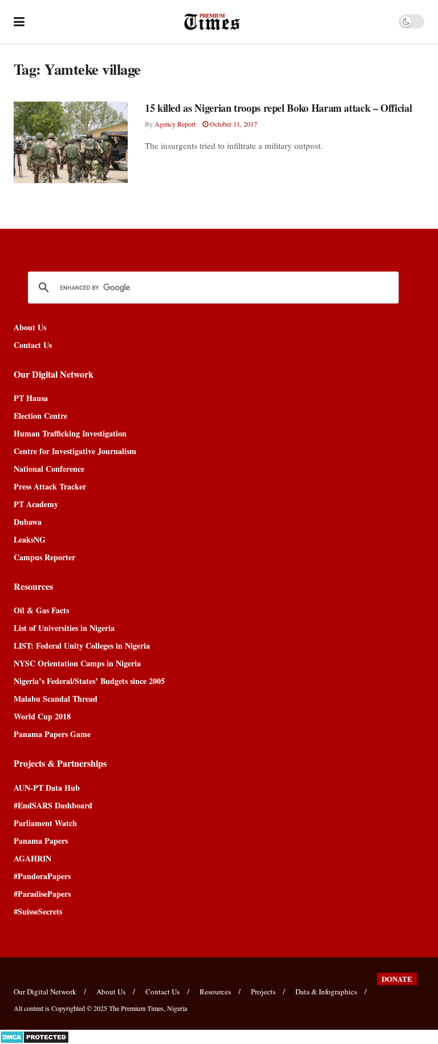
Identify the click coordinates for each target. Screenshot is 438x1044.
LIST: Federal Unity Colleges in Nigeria (82, 646)
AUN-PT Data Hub (47, 788)
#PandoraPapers (42, 876)
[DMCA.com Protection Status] (34, 1035)
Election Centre (40, 416)
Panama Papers (41, 841)
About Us (30, 327)
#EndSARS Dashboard (53, 805)
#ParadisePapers (42, 894)
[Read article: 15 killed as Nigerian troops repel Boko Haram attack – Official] (71, 142)
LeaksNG (30, 539)
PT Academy (36, 504)
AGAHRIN (32, 858)
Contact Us (33, 345)
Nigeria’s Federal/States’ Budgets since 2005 (89, 681)
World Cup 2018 (42, 716)
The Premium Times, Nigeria (148, 1008)
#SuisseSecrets (38, 911)
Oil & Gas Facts (41, 610)
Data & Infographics (326, 991)
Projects (263, 991)
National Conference (49, 469)
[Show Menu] (19, 21)
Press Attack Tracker (50, 486)
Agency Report (175, 123)
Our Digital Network (45, 991)
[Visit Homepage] (212, 21)
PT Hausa (31, 398)
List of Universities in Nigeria (64, 628)
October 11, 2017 (232, 123)
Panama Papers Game (52, 734)
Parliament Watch (45, 823)
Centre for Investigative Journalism (75, 451)
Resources (215, 991)
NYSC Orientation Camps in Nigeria (77, 663)
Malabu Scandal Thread (56, 699)
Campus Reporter (44, 557)
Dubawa (28, 522)
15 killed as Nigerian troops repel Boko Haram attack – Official (278, 107)
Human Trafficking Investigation (70, 433)
